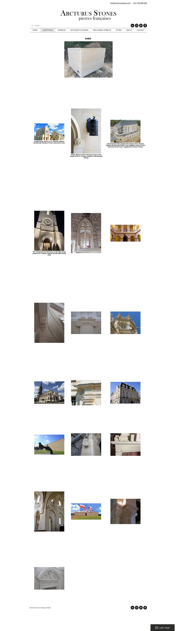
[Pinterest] (141, 25)
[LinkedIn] (132, 25)
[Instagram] (136, 25)
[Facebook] (145, 25)
